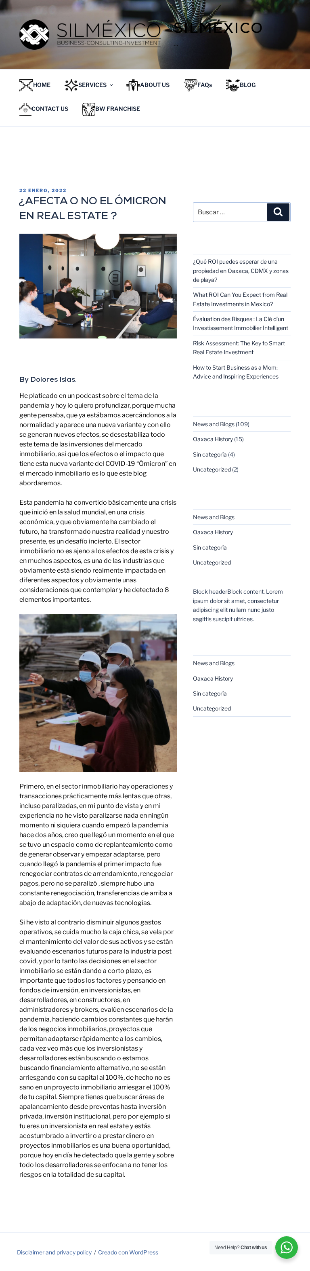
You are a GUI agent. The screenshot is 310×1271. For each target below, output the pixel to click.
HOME (41, 84)
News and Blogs (214, 424)
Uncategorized (212, 469)
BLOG (248, 84)
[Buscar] (278, 211)
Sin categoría (210, 454)
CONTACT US (49, 109)
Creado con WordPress (128, 1252)
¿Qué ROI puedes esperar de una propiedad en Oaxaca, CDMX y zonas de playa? (241, 270)
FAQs (204, 84)
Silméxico (219, 29)
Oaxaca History (213, 439)
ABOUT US (155, 84)
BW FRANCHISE (117, 109)
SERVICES (92, 84)
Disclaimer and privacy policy (54, 1252)
